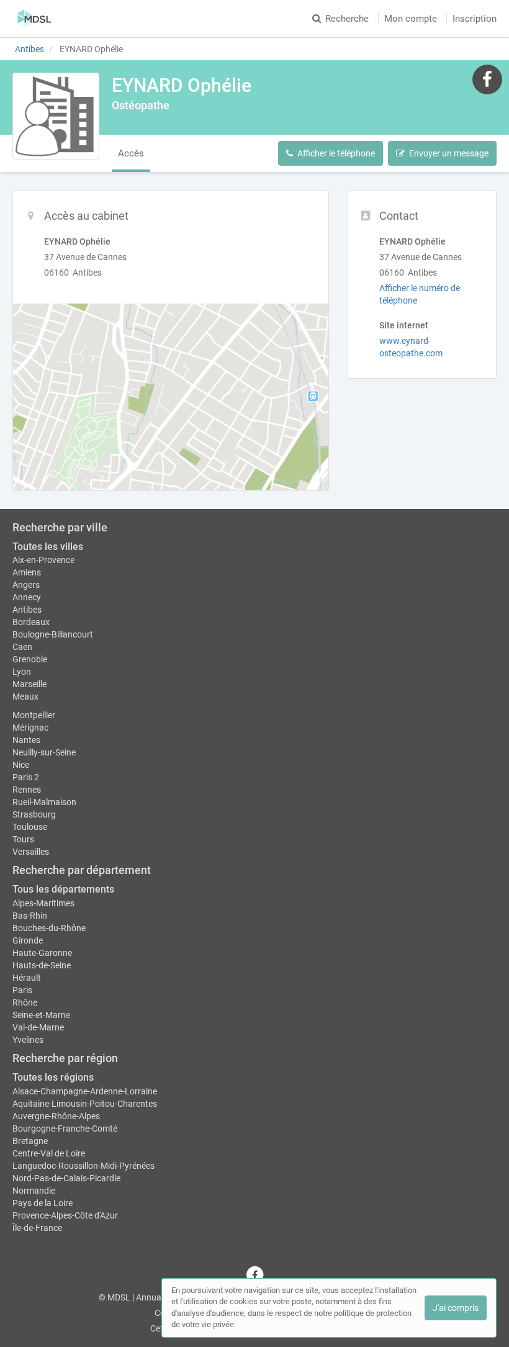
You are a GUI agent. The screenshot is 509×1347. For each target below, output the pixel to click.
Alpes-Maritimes (43, 903)
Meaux (25, 696)
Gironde (27, 940)
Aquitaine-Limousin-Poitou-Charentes (84, 1104)
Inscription (475, 18)
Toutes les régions (53, 1077)
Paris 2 (25, 777)
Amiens (26, 572)
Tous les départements (63, 889)
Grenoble (29, 659)
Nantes (26, 740)
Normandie (33, 1191)
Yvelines (27, 1040)
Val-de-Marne (38, 1027)
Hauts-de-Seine (41, 965)
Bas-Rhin (29, 916)
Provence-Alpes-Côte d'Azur (65, 1215)
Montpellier (33, 715)
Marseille (29, 684)
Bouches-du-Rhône (49, 928)
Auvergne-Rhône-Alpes (56, 1116)
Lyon (21, 672)
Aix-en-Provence (43, 560)
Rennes (26, 790)
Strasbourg (34, 814)
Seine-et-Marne (41, 1015)
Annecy (26, 597)
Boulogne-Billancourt (52, 634)
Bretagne (30, 1141)
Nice (20, 765)
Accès (131, 153)
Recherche (347, 18)
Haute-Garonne (42, 953)
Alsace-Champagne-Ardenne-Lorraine (84, 1091)
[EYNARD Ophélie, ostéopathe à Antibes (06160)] (56, 116)
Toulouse (29, 827)
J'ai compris (456, 1308)
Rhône (24, 1002)
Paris (22, 990)
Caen (22, 647)
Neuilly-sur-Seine (44, 752)
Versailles (30, 852)
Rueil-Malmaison (44, 802)
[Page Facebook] (487, 79)
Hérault (26, 978)
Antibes (27, 610)
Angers (26, 585)
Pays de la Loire (42, 1203)
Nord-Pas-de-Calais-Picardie (66, 1178)
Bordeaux (31, 622)
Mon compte (410, 18)
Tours (23, 839)
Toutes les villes (47, 546)
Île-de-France (37, 1228)
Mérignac (30, 727)
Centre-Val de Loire (48, 1153)
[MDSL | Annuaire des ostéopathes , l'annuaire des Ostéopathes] (34, 18)
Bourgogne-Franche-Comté (64, 1128)
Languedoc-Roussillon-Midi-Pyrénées (83, 1166)
